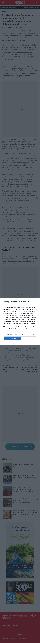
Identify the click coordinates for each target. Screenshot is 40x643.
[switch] (32, 323)
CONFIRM (12, 354)
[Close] (36, 286)
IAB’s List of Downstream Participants (22, 313)
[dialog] (20, 321)
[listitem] (20, 319)
